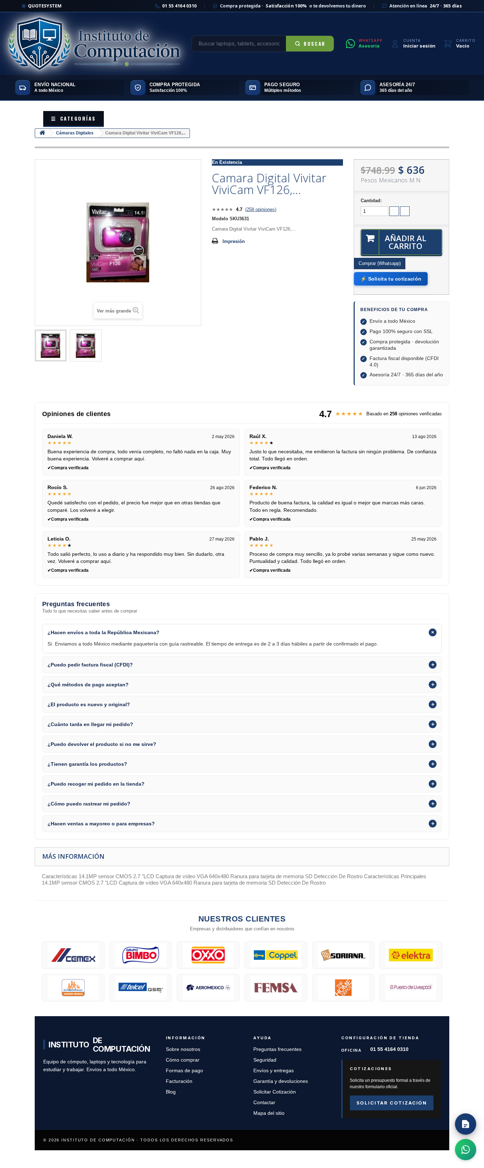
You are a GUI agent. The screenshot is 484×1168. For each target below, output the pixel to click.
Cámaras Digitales (75, 133)
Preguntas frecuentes (277, 1049)
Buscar (314, 43)
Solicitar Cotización (274, 1092)
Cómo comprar (182, 1060)
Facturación (179, 1081)
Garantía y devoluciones (280, 1081)
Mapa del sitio (269, 1113)
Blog (171, 1092)
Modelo (220, 218)
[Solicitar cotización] (465, 1124)
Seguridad (264, 1060)
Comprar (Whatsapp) (380, 263)
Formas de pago (184, 1070)
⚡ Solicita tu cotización (390, 279)
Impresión (234, 241)
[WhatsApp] (465, 1149)
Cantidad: (371, 200)
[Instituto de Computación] (94, 43)
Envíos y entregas (273, 1070)
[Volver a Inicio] (42, 133)
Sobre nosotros (183, 1049)
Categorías (73, 118)
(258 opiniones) (260, 209)
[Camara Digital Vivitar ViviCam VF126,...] (50, 345)
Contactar (264, 1102)
